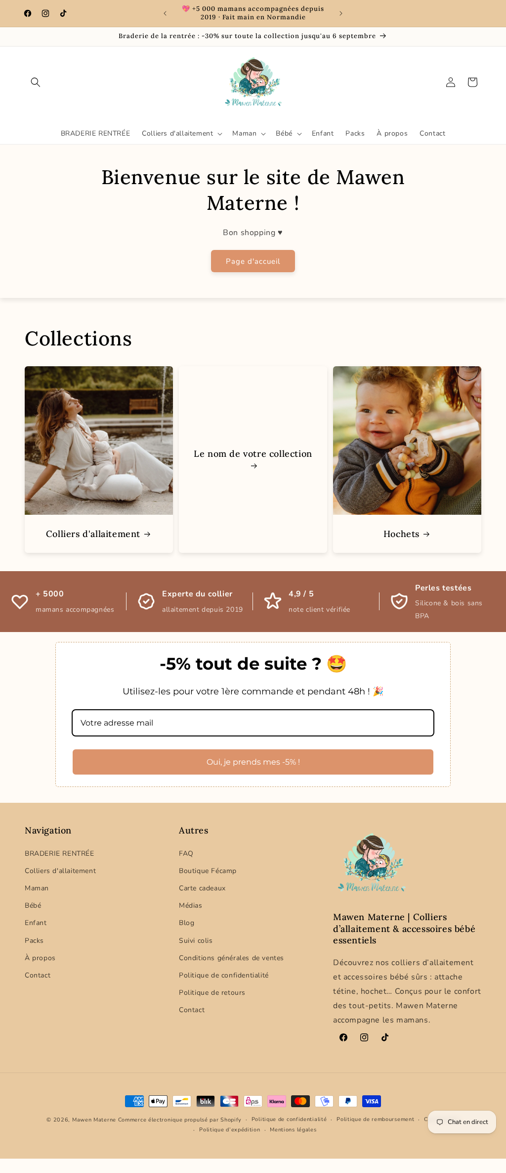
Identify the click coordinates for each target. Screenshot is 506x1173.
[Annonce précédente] (165, 13)
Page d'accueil (253, 261)
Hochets (401, 533)
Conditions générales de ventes (231, 958)
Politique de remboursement (375, 1119)
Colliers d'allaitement (93, 533)
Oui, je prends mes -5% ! (253, 762)
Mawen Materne (94, 1120)
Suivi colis (196, 940)
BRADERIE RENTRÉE (59, 853)
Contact (37, 975)
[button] (35, 82)
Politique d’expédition (229, 1129)
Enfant (36, 923)
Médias (191, 905)
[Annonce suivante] (341, 13)
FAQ (186, 853)
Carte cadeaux (202, 888)
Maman (37, 888)
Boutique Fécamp (208, 871)
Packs (34, 940)
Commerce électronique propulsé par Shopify (180, 1120)
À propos (40, 958)
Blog (186, 923)
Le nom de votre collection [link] (253, 454)
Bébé (33, 905)
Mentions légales (293, 1129)
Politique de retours (212, 992)
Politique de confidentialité (224, 975)
